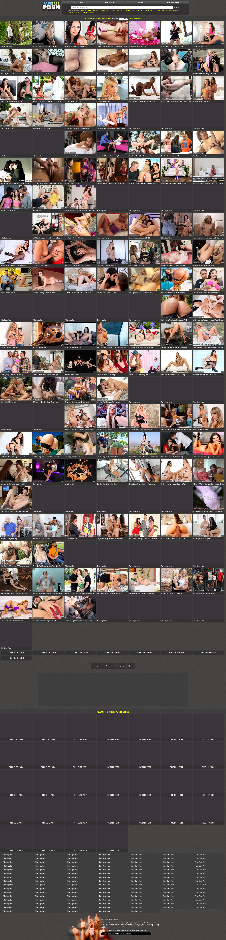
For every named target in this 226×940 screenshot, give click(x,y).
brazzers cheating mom (170, 11)
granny (127, 11)
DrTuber (39, 71)
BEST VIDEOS (78, 2)
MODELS (141, 2)
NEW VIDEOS (110, 2)
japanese (83, 11)
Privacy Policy (111, 934)
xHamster (104, 43)
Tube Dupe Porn (16, 652)
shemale (95, 11)
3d (141, 11)
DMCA (117, 934)
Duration (137, 19)
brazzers (120, 11)
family (113, 11)
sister (71, 13)
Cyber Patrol (130, 930)
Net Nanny (136, 930)
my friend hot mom (81, 13)
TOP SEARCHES (173, 2)
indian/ (91, 13)
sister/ (158, 11)
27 (124, 666)
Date (131, 19)
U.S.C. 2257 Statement (125, 934)
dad (133, 11)
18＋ (152, 11)
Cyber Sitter (143, 930)
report (30, 43)
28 (129, 666)
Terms (105, 934)
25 (115, 666)
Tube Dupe (8, 43)
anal (137, 11)
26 (120, 666)
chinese (102, 11)
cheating (146, 11)
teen (108, 11)
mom (89, 11)
